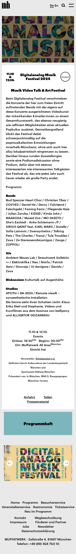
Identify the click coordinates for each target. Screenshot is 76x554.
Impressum (18, 522)
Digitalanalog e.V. (45, 358)
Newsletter (46, 526)
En (56, 5)
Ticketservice (64, 507)
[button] (10, 463)
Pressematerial (38, 401)
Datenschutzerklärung (38, 531)
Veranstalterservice (16, 507)
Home (15, 502)
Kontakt (20, 517)
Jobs (25, 526)
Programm (30, 502)
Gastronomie (42, 507)
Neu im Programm (38, 511)
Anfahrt (29, 397)
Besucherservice (53, 502)
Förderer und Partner (50, 522)
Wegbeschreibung (48, 517)
